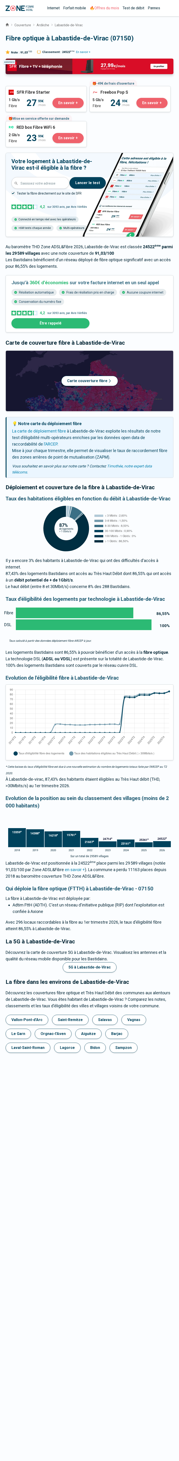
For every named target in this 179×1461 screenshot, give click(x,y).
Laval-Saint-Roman (28, 1047)
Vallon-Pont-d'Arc (26, 1020)
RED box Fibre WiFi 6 (24, 124)
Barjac (116, 1033)
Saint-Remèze (70, 1020)
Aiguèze (88, 1033)
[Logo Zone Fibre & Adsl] (20, 8)
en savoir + (75, 869)
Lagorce (67, 1047)
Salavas (105, 1020)
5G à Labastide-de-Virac (90, 967)
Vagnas (133, 1020)
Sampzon (123, 1047)
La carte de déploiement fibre (39, 431)
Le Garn (18, 1033)
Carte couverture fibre (87, 381)
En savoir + (83, 52)
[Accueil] (7, 24)
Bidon (95, 1047)
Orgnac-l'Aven (53, 1033)
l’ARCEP (50, 444)
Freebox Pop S (103, 89)
